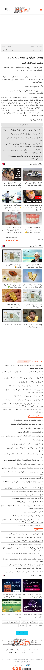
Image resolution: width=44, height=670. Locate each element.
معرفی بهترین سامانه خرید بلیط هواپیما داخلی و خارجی (25, 534)
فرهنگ (32, 46)
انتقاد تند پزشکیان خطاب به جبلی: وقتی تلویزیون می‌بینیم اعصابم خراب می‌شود (23, 410)
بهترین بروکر (30, 626)
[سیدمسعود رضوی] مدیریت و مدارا (31, 495)
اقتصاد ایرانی (38, 626)
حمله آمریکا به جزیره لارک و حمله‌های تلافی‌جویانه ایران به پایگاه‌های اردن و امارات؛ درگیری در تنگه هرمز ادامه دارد (22, 405)
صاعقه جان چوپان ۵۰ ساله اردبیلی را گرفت (29, 501)
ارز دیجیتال (22, 626)
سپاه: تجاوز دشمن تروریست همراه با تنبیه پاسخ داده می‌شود (23, 400)
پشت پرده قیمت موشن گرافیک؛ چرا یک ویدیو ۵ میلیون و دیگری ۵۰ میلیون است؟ (23, 560)
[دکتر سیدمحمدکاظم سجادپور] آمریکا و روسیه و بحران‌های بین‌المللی (21, 488)
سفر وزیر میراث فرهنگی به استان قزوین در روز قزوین (26, 444)
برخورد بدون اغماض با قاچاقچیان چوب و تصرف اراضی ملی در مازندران (21, 468)
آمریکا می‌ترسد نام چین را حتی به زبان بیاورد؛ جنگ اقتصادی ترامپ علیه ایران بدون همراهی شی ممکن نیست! (24, 145)
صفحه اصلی (39, 46)
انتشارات (24, 652)
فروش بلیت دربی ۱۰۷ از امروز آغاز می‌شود (29, 432)
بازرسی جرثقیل (34, 622)
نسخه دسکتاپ (22, 632)
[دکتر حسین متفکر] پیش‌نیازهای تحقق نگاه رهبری (26, 491)
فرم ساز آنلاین (25, 622)
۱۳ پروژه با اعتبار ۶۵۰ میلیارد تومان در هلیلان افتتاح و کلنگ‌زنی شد (22, 460)
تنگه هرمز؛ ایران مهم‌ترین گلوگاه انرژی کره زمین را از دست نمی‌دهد (21, 130)
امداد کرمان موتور (15, 622)
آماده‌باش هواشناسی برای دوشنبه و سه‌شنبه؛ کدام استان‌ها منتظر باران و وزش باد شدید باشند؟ (22, 506)
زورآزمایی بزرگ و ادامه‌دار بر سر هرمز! (30, 440)
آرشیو (16, 652)
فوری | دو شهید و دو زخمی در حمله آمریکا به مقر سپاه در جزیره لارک (22, 378)
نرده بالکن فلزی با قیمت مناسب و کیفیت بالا (28, 568)
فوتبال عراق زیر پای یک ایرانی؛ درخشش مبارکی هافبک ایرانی (24, 544)
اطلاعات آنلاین (22, 10)
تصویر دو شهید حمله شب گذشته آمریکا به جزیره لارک (26, 424)
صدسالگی (27, 649)
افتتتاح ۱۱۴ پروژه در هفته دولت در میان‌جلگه (29, 464)
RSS (10, 652)
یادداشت (32, 652)
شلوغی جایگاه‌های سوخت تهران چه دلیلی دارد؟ (27, 420)
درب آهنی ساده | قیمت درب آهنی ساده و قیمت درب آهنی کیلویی (23, 572)
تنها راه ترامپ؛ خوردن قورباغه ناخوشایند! (29, 525)
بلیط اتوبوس (14, 626)
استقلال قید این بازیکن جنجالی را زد (31, 428)
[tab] (37, 361)
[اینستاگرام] (20, 668)
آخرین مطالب (35, 416)
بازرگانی (37, 530)
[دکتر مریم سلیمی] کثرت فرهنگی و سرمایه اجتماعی (26, 498)
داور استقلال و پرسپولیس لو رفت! (31, 512)
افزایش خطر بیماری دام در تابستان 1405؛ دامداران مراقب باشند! (23, 565)
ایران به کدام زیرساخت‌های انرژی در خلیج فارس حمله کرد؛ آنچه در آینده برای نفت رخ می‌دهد (23, 391)
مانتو (41, 622)
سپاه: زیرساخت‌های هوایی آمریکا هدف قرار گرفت (27, 396)
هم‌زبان (18, 649)
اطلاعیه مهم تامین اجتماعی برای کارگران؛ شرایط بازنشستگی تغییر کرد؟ (23, 473)
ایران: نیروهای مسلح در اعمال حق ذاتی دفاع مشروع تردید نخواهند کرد (23, 483)
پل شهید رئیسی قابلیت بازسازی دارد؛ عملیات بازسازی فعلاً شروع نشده (21, 436)
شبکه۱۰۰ (35, 649)
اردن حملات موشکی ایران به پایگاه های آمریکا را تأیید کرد (25, 386)
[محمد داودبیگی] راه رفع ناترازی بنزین (30, 478)
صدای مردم (9, 649)
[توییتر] (17, 668)
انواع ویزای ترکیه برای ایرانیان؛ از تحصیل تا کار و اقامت (25, 541)
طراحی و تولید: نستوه (20, 665)
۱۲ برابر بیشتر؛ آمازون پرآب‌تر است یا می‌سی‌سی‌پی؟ (25, 134)
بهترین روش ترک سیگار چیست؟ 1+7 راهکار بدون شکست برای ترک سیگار (23, 554)
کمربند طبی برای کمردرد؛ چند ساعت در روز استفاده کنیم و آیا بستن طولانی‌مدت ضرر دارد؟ (23, 549)
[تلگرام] (13, 668)
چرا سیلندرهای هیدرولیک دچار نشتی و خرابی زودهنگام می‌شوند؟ (22, 537)
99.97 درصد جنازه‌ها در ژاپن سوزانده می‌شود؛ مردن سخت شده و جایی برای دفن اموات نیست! (22, 151)
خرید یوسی (6, 622)
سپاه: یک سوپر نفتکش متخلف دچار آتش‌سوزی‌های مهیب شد (23, 516)
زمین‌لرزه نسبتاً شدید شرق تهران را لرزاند (29, 382)
